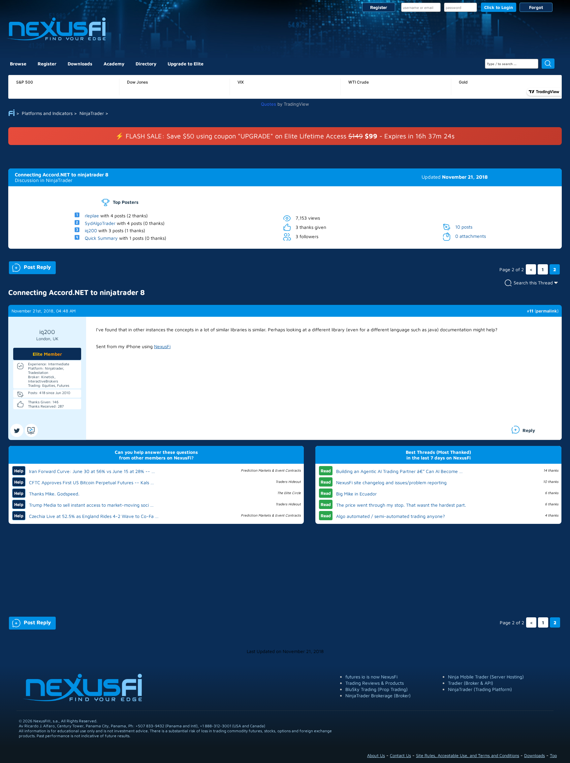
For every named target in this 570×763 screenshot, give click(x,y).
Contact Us (400, 755)
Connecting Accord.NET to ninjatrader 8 (61, 174)
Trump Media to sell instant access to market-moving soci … (91, 505)
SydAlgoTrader (100, 223)
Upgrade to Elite (186, 63)
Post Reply (30, 266)
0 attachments (470, 236)
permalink (546, 310)
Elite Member (47, 354)
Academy (114, 63)
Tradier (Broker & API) (470, 683)
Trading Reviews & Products (374, 683)
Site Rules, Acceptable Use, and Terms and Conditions (467, 755)
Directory (146, 63)
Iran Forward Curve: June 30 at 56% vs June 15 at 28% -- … (92, 471)
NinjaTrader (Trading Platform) (480, 689)
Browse (18, 63)
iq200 (91, 230)
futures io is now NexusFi (371, 676)
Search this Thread (533, 282)
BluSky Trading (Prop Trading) (376, 689)
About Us (376, 755)
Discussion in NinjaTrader (44, 180)
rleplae (92, 215)
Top (553, 755)
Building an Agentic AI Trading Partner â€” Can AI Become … (399, 471)
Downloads (80, 63)
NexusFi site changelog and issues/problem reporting (391, 482)
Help (18, 470)
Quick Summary (101, 238)
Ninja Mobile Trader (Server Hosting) (486, 676)
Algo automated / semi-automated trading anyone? (390, 516)
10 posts (463, 226)
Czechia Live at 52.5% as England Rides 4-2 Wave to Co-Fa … (94, 516)
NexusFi (162, 346)
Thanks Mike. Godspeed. (54, 493)
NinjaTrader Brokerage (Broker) (378, 695)
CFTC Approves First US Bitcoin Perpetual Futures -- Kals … (91, 482)
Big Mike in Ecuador (356, 493)
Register (378, 7)
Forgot (536, 7)
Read (326, 470)
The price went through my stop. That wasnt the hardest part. (401, 505)
